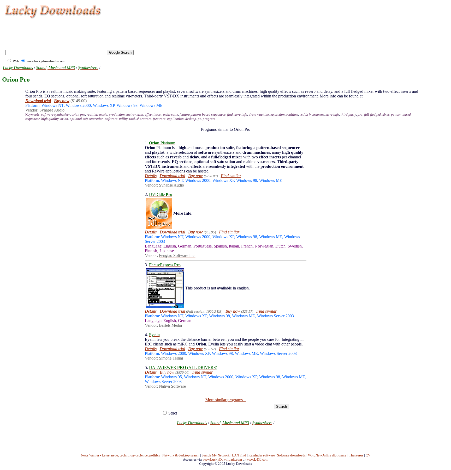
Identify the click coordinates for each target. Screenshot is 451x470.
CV (368, 455)
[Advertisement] (98, 31)
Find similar (231, 176)
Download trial (172, 176)
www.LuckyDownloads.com (222, 459)
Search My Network (216, 455)
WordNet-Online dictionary (327, 455)
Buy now (195, 176)
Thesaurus (356, 455)
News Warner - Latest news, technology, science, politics (120, 455)
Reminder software (261, 455)
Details (151, 176)
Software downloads (291, 455)
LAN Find (239, 455)
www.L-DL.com (257, 459)
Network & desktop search (180, 455)
